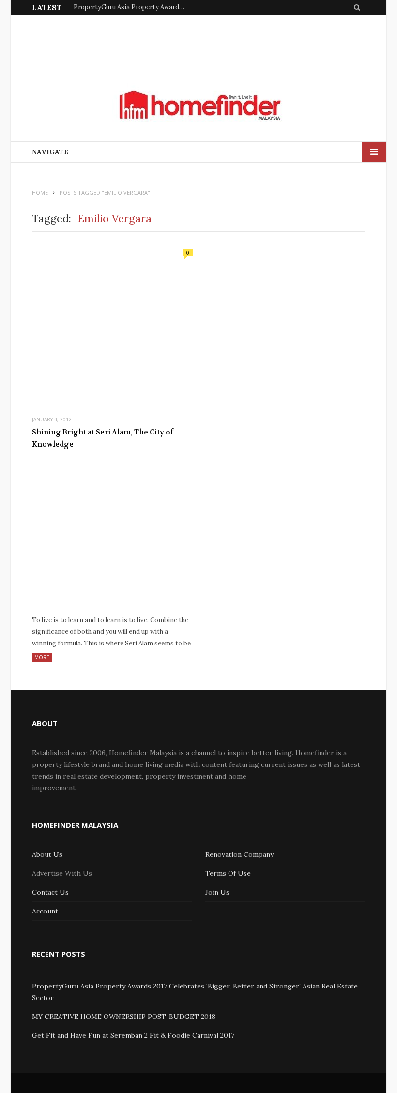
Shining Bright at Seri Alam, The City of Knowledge (103, 438)
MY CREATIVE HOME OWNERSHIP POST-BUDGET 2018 (123, 1016)
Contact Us (50, 892)
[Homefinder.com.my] (198, 105)
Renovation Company (239, 854)
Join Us (217, 892)
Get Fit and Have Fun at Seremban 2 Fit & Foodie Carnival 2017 (133, 1035)
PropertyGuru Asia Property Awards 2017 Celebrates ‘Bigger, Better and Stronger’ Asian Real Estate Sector (132, 7)
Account (45, 911)
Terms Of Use (228, 873)
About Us (47, 854)
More (41, 657)
